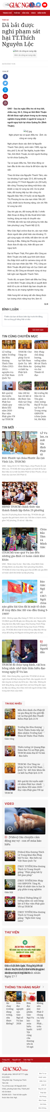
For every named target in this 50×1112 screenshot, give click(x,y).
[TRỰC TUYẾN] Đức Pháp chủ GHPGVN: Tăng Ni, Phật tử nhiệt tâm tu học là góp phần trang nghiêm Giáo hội (25, 886)
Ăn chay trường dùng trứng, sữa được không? (9, 1009)
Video (33, 13)
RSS (19, 1058)
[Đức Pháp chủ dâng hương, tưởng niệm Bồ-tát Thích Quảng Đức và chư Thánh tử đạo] (41, 344)
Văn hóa (25, 13)
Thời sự (17, 13)
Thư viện (12, 932)
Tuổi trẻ (23, 19)
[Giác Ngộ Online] (16, 1062)
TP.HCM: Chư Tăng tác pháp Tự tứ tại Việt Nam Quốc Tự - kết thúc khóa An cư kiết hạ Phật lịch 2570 (25, 363)
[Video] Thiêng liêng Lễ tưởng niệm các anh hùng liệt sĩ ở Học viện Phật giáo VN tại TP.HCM (31, 902)
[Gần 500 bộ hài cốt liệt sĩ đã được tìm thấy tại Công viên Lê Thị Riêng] (25, 385)
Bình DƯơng (42, 1101)
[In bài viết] (5, 103)
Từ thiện (33, 25)
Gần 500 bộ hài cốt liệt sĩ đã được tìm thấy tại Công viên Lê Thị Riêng (25, 400)
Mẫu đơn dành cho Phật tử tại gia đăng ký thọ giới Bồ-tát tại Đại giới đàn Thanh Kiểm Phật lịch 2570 (31, 714)
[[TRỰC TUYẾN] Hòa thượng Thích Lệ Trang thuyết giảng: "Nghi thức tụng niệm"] (10, 916)
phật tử (43, 1078)
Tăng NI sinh (42, 1082)
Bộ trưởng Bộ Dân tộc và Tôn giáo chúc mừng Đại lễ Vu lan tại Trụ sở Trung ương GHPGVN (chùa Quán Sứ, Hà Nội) (41, 406)
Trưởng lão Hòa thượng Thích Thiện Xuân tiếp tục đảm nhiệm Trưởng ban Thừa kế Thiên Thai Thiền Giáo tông (24, 733)
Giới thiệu (43, 1098)
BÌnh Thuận (42, 1094)
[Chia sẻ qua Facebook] (5, 76)
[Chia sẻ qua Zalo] (5, 89)
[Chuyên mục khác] (45, 25)
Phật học (7, 19)
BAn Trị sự (42, 1067)
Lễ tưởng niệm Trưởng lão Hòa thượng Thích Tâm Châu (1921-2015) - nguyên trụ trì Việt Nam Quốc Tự (8, 364)
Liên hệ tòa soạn (25, 1056)
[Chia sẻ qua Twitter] (5, 83)
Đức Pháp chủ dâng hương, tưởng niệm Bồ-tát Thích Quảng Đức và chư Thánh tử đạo (40, 363)
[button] (40, 1014)
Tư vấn (15, 19)
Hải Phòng (42, 1090)
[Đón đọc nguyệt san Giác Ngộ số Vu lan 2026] (21, 993)
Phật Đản (43, 1086)
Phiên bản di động (8, 1058)
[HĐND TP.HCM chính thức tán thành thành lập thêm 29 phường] (19, 493)
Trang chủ (7, 13)
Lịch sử (25, 25)
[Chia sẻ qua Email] (5, 96)
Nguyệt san (16, 1053)
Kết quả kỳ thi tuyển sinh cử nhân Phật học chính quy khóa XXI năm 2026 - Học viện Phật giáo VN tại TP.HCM (8, 406)
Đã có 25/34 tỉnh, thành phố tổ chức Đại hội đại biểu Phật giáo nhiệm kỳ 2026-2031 (24, 969)
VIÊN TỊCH (42, 1075)
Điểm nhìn (42, 13)
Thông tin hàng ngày (22, 983)
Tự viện (32, 19)
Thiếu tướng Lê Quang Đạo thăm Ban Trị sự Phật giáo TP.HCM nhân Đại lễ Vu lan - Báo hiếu (31, 751)
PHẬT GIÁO (42, 1071)
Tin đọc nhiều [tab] (13, 703)
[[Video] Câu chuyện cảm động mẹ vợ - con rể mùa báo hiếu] (25, 821)
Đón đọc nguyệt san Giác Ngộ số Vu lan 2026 (19, 1009)
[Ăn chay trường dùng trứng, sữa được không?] (11, 993)
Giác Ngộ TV (28, 1053)
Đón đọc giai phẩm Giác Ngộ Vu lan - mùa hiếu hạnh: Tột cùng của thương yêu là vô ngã (30, 1021)
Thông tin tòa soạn (9, 1056)
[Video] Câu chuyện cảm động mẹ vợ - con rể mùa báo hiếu (23, 840)
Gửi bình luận (38, 330)
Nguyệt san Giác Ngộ (11, 25)
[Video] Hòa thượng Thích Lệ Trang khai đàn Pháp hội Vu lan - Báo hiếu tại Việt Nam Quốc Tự (31, 856)
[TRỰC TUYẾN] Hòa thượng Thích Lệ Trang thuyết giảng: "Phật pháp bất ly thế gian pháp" (31, 871)
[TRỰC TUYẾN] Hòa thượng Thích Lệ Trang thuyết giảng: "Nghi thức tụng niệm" (31, 916)
